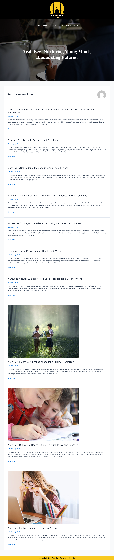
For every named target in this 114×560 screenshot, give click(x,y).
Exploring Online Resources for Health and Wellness (36, 251)
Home (38, 25)
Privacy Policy (72, 25)
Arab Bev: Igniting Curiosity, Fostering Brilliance (33, 528)
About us (47, 25)
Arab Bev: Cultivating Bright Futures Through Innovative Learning (43, 445)
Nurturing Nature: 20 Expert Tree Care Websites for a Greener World (45, 278)
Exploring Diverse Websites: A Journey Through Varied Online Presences (47, 195)
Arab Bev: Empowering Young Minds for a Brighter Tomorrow (41, 362)
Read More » (12, 129)
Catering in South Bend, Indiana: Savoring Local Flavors (38, 168)
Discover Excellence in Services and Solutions (33, 140)
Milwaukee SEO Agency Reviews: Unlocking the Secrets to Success (44, 223)
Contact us (58, 25)
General (10, 116)
